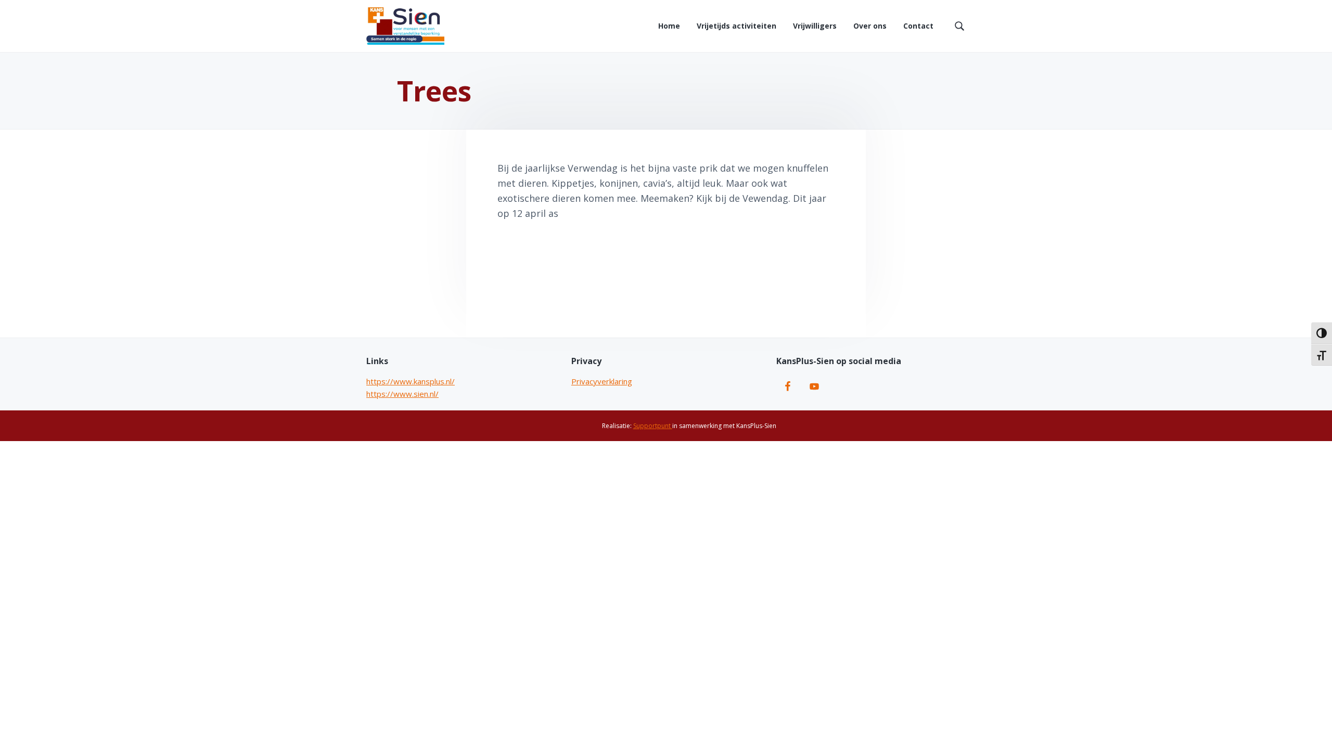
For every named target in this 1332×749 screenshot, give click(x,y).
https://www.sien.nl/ (402, 394)
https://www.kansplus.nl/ (410, 381)
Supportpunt (652, 425)
